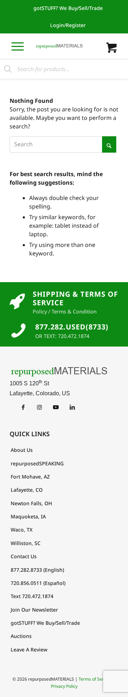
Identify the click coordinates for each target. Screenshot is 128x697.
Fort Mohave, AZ (30, 476)
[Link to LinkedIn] (72, 407)
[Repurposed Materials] (59, 46)
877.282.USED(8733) (71, 327)
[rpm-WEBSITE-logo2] (64, 371)
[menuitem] (68, 8)
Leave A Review (29, 649)
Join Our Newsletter (34, 609)
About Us (22, 450)
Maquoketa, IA (28, 516)
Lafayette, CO (27, 489)
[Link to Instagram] (39, 407)
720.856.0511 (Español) (38, 583)
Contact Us (24, 556)
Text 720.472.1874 (32, 596)
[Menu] (17, 46)
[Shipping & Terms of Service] (17, 302)
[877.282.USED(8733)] (18, 330)
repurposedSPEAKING (37, 463)
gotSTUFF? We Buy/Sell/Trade (68, 8)
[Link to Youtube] (55, 407)
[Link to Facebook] (23, 407)
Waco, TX (22, 529)
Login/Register (68, 25)
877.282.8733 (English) (37, 569)
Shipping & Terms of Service (75, 298)
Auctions (21, 636)
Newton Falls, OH (31, 503)
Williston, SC (26, 543)
